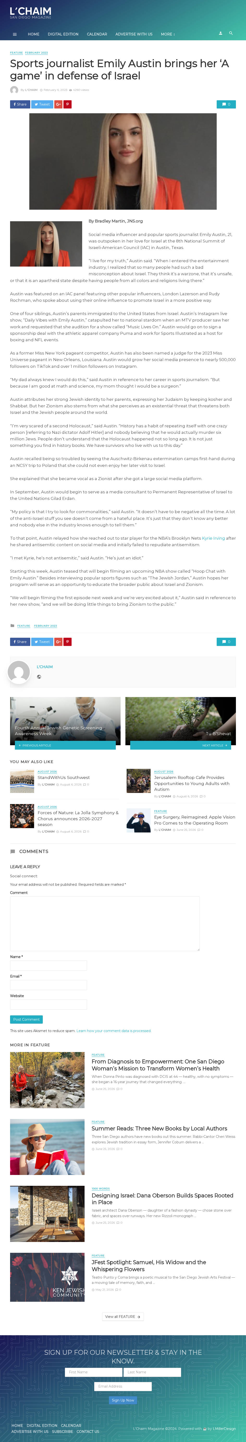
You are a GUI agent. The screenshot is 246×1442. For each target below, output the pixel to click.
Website (17, 996)
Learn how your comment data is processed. (113, 1031)
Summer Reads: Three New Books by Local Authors (159, 1128)
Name (16, 957)
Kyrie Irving (213, 538)
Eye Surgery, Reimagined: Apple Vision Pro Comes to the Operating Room (194, 819)
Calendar (97, 34)
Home (33, 34)
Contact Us (88, 1431)
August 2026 (47, 771)
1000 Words (101, 1188)
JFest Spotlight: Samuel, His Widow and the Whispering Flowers (149, 1265)
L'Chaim (31, 90)
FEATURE (16, 52)
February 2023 (36, 52)
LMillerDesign (224, 1429)
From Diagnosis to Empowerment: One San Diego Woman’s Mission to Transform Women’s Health (158, 1064)
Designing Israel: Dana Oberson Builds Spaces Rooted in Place (163, 1198)
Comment (19, 893)
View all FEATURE (120, 1317)
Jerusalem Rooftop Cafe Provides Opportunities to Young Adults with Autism (192, 783)
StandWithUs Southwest (64, 777)
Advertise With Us (134, 34)
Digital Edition (63, 34)
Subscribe (62, 1431)
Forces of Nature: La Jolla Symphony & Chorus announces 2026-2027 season (78, 818)
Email (16, 976)
